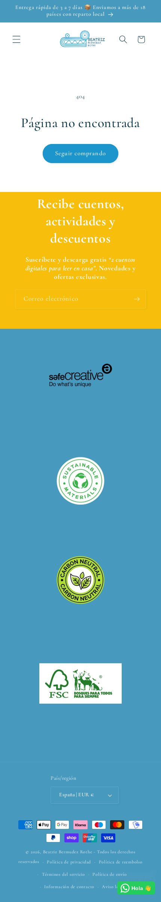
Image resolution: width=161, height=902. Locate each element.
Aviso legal (113, 886)
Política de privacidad (69, 862)
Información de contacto (69, 886)
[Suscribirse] (137, 299)
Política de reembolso (121, 862)
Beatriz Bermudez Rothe (67, 851)
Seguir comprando (80, 153)
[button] (16, 39)
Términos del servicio (63, 874)
